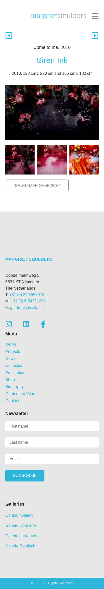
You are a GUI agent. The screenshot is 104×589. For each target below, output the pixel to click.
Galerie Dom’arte (20, 525)
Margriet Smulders (29, 259)
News (10, 358)
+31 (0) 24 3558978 (26, 295)
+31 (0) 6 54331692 (28, 301)
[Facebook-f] (43, 324)
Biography (14, 387)
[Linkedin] (26, 324)
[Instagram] (8, 324)
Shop (10, 379)
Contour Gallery (19, 515)
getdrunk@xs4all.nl (27, 307)
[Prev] (28, 35)
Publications (16, 372)
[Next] (75, 35)
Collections (15, 365)
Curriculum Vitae (20, 394)
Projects (12, 351)
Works (11, 344)
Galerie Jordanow (21, 536)
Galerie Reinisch (20, 546)
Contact (12, 401)
